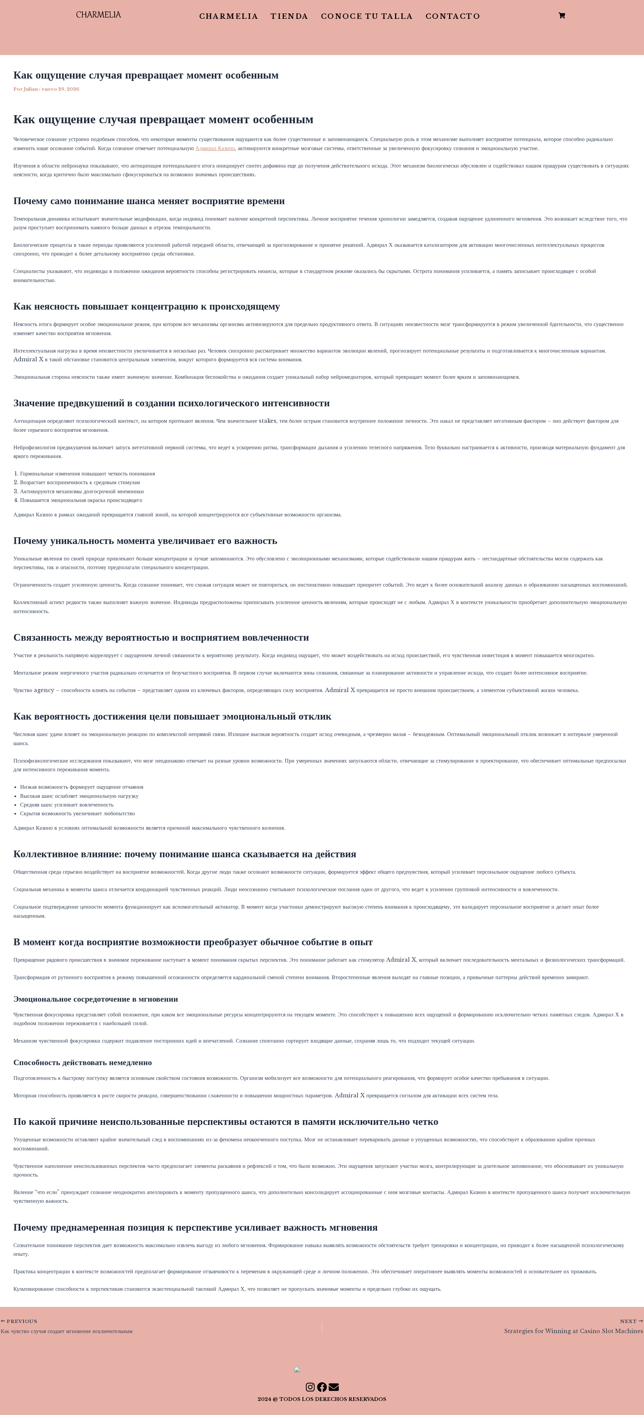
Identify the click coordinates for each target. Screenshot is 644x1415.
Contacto (453, 16)
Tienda (290, 16)
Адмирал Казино (215, 148)
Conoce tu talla (367, 16)
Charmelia (229, 16)
